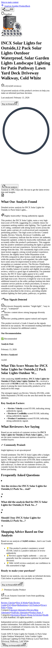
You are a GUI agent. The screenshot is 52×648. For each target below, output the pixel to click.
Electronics (15, 615)
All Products (34, 605)
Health (45, 615)
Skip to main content (9, 2)
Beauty (24, 615)
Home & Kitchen (34, 615)
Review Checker (8, 603)
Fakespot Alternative (18, 610)
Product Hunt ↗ (36, 612)
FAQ (9, 605)
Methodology (22, 605)
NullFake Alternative (20, 612)
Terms (9, 607)
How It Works (22, 603)
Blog (14, 605)
